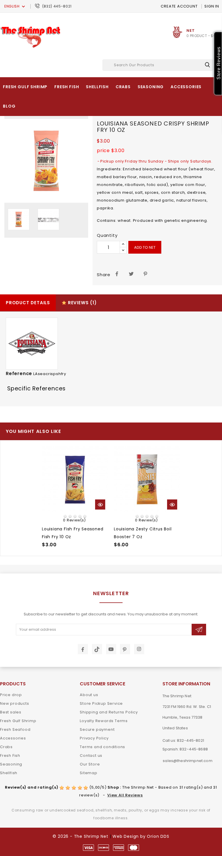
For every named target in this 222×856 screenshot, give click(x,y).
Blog (9, 106)
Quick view (98, 504)
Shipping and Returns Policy (109, 712)
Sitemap (88, 773)
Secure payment (97, 729)
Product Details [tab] (28, 303)
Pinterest (146, 273)
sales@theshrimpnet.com (187, 760)
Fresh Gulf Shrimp (25, 87)
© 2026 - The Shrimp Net (80, 836)
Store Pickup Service (101, 703)
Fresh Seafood (15, 729)
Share (117, 273)
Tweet (131, 273)
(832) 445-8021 (57, 6)
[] (207, 64)
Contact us (91, 755)
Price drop (11, 695)
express (118, 847)
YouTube (111, 649)
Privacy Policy (94, 738)
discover (103, 847)
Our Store (90, 764)
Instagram (139, 649)
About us (89, 695)
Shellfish (97, 87)
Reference (19, 373)
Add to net (145, 247)
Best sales (10, 712)
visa (88, 847)
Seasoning (151, 87)
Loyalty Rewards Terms (104, 721)
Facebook (83, 649)
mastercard (133, 847)
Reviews (81, 303)
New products (14, 703)
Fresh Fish (66, 87)
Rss (97, 649)
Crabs (123, 87)
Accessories (186, 87)
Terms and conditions (102, 747)
